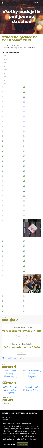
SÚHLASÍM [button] (22, 444)
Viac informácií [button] (31, 439)
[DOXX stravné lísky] (32, 371)
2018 (5, 84)
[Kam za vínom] (11, 390)
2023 (5, 66)
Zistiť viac (21, 336)
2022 (5, 70)
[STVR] (11, 393)
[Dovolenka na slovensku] (13, 358)
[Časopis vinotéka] (32, 387)
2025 (5, 59)
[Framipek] (11, 374)
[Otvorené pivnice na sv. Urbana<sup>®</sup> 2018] (2, 87)
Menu (37, 2)
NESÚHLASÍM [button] (9, 444)
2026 (5, 56)
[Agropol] (32, 377)
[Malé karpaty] (10, 377)
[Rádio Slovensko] (10, 387)
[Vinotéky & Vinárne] (32, 390)
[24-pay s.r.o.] (10, 371)
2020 (5, 77)
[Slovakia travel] (11, 403)
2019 (4, 80)
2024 (5, 63)
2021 (4, 73)
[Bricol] (32, 374)
